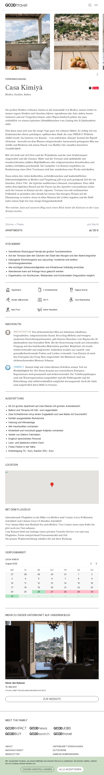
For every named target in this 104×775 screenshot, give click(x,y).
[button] (96, 5)
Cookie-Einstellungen (37, 769)
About (9, 746)
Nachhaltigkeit (14, 750)
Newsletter (12, 754)
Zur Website (52, 699)
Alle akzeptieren (70, 769)
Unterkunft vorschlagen (68, 746)
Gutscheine (59, 750)
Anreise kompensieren (66, 754)
